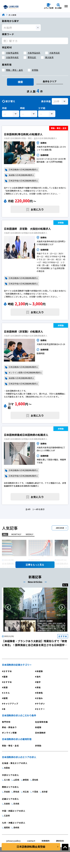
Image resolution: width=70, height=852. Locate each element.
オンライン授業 (9, 732)
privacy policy (13, 840)
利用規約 (45, 840)
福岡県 (7, 827)
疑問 (5, 698)
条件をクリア (49, 81)
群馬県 (16, 791)
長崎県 (16, 827)
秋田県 (7, 767)
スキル (6, 692)
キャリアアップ (10, 703)
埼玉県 (26, 791)
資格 (38, 687)
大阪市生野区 (12, 52)
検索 (20, 82)
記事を (29, 564)
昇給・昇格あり (9, 727)
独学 (38, 682)
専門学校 (6, 721)
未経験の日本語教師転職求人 (21, 175)
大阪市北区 (54, 52)
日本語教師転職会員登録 (31, 846)
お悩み (39, 698)
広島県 (7, 815)
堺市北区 (32, 57)
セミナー (40, 709)
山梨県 (16, 779)
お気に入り (37, 209)
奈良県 (16, 803)
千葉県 (35, 791)
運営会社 (60, 840)
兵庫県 (7, 803)
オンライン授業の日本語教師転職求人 (25, 372)
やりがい (40, 703)
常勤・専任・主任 (14, 69)
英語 (5, 687)
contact (31, 840)
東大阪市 (49, 57)
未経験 (39, 671)
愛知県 (35, 779)
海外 (38, 676)
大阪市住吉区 (34, 52)
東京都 (45, 791)
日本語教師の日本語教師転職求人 (23, 170)
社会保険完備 (41, 721)
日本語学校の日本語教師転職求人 (23, 181)
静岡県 (26, 779)
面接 (5, 676)
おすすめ (7, 671)
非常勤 (35, 69)
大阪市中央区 (12, 57)
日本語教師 (40, 732)
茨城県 (7, 791)
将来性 (39, 692)
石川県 (7, 779)
